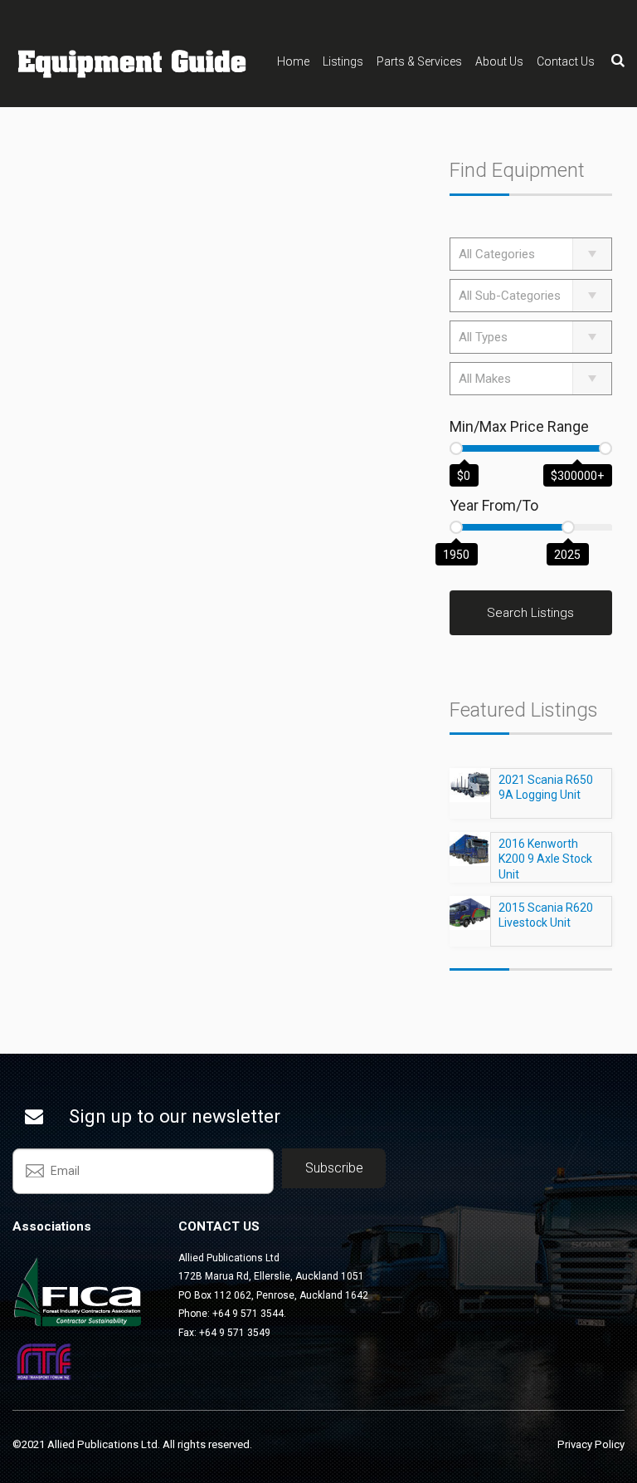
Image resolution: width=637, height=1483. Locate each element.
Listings (343, 61)
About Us (499, 61)
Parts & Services (419, 61)
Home (293, 61)
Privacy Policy (591, 1444)
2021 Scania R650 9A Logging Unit (545, 787)
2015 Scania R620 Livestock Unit (545, 915)
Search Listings (530, 612)
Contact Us (566, 61)
